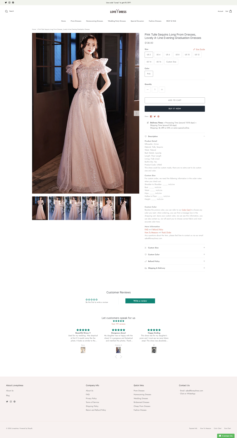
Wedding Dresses (141, 398)
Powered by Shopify (26, 428)
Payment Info (193, 428)
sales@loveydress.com (194, 390)
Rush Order (166, 232)
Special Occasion (137, 21)
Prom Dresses (76, 21)
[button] (116, 356)
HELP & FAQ (171, 21)
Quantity (148, 84)
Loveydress (15, 428)
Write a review (140, 300)
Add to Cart (174, 100)
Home (63, 21)
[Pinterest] (13, 2)
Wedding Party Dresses (117, 21)
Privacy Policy (91, 398)
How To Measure (151, 232)
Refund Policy (157, 229)
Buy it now (175, 108)
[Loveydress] (118, 11)
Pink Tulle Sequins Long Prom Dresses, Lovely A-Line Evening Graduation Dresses (64, 29)
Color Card (186, 210)
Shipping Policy (92, 406)
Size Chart (227, 428)
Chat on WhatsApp (187, 393)
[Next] (136, 113)
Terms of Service (92, 402)
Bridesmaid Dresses (141, 402)
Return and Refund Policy (96, 410)
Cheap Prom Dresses (142, 406)
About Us (9, 390)
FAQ (146, 229)
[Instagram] (9, 2)
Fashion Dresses (155, 21)
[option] (85, 113)
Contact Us (227, 436)
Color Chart (217, 428)
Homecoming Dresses (94, 21)
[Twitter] (6, 2)
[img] (118, 320)
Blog (8, 395)
